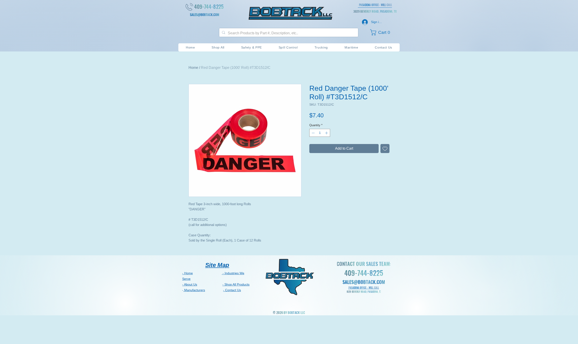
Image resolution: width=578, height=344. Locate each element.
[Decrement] (312, 133)
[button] (382, 32)
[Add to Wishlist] (384, 148)
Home (193, 68)
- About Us (189, 284)
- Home (187, 273)
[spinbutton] (319, 133)
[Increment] (327, 133)
